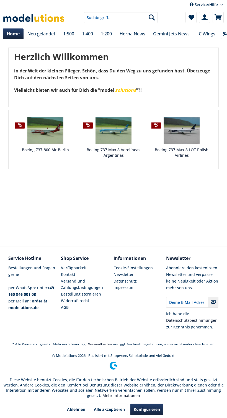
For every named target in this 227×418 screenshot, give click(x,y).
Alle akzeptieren (109, 409)
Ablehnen (76, 409)
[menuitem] (121, 17)
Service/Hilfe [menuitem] (206, 4)
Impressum (124, 287)
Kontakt (68, 274)
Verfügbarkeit (74, 267)
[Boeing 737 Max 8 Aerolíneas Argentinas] (113, 130)
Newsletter (124, 274)
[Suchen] (152, 17)
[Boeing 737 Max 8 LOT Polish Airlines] (181, 130)
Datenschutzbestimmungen (192, 320)
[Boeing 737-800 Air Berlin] (45, 130)
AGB (65, 307)
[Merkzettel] (191, 17)
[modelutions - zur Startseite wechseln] (34, 19)
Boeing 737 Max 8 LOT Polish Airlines (181, 152)
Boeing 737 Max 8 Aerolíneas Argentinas (113, 152)
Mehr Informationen (121, 395)
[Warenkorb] (218, 17)
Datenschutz (125, 281)
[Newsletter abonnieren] (213, 302)
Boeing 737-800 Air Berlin (45, 149)
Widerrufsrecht (75, 300)
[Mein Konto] (204, 17)
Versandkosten (100, 344)
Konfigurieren (147, 409)
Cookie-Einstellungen (133, 267)
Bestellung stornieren (81, 294)
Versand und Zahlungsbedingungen (82, 284)
